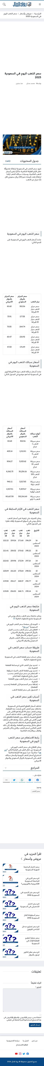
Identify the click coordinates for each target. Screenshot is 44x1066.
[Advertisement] (22, 46)
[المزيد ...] (6, 779)
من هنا (26, 627)
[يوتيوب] (16, 1053)
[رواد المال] (22, 4)
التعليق (38, 987)
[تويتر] (14, 779)
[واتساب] (22, 779)
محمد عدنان (30, 83)
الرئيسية (37, 13)
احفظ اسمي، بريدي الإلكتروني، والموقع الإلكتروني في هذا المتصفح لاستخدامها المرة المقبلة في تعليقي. (22, 1018)
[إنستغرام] (20, 1053)
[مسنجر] (29, 779)
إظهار (8, 161)
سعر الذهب (36, 791)
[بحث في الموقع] (4, 4)
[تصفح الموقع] (40, 4)
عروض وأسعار (26, 13)
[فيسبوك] (37, 779)
